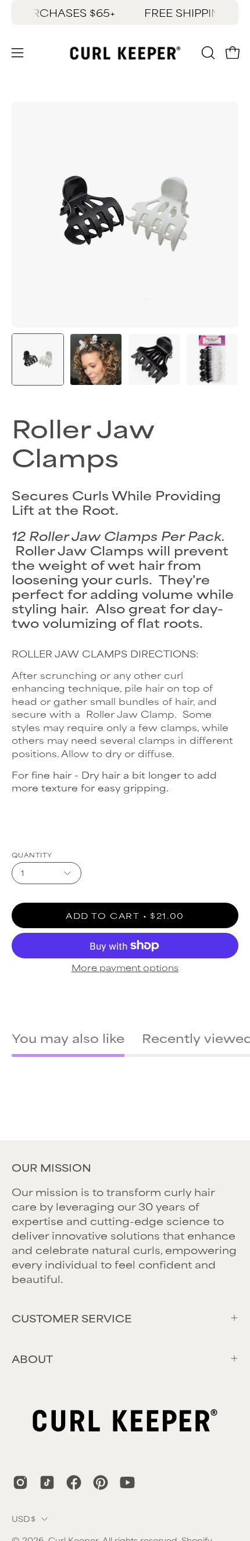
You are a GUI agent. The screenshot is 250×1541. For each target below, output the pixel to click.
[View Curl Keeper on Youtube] (127, 1482)
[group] (125, 12)
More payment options (125, 967)
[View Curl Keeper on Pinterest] (100, 1482)
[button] (207, 53)
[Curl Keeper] (125, 53)
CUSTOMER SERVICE (72, 1317)
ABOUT (32, 1358)
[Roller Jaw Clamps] (38, 359)
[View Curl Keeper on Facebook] (74, 1482)
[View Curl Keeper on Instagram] (20, 1482)
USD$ (23, 1518)
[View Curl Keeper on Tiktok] (47, 1482)
